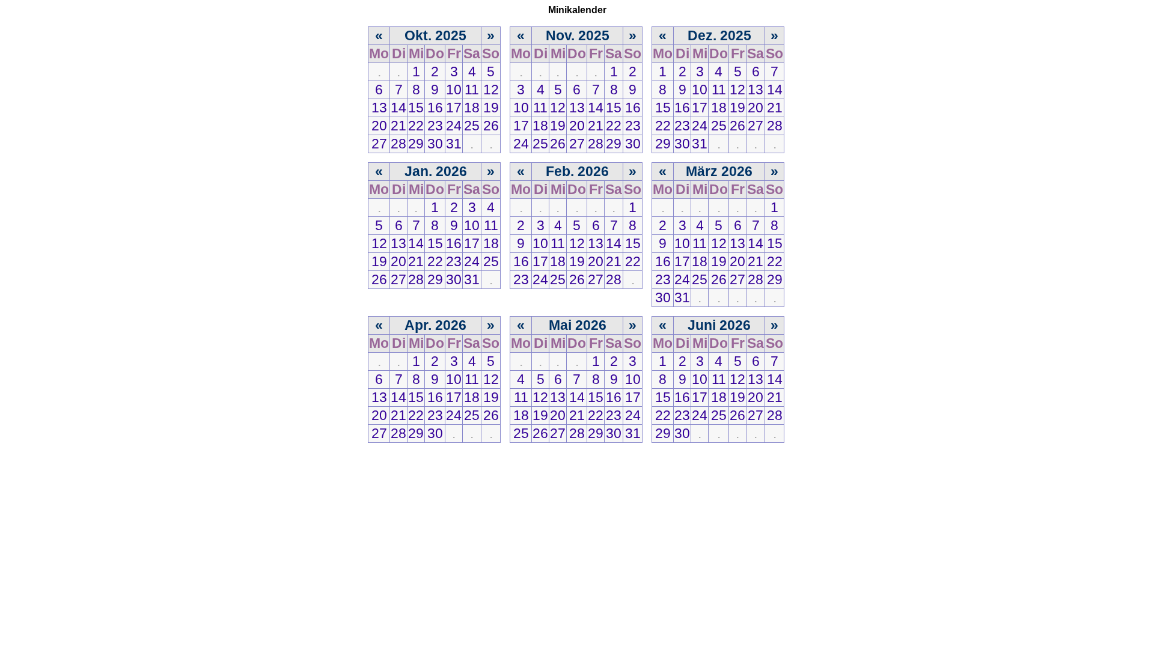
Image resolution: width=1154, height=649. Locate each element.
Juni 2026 (719, 325)
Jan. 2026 (436, 171)
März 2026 (719, 171)
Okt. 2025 (435, 35)
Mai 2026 (577, 325)
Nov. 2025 (577, 35)
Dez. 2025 (719, 35)
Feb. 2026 (577, 171)
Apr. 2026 (435, 325)
